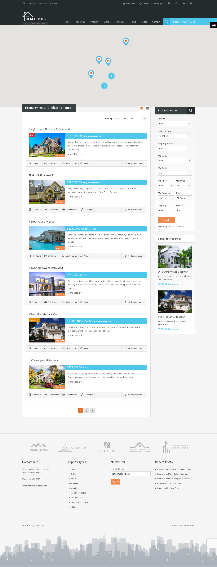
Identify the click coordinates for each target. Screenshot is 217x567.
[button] (129, 46)
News (133, 21)
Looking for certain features (172, 226)
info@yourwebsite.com (38, 486)
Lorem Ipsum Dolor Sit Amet (169, 483)
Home (67, 21)
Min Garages (164, 193)
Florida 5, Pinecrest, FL (42, 175)
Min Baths (162, 168)
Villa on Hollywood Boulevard (46, 267)
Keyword (180, 205)
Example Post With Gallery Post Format (173, 474)
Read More (167, 279)
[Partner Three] (107, 446)
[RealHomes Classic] (34, 17)
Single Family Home (79, 502)
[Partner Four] (139, 446)
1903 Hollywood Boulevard (44, 360)
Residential (73, 483)
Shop (73, 479)
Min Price (162, 181)
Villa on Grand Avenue (41, 221)
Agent (179, 193)
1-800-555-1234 (183, 22)
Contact (156, 21)
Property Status (165, 143)
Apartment (75, 488)
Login (159, 3)
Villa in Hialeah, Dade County (45, 314)
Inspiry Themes (188, 525)
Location (162, 119)
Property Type (164, 131)
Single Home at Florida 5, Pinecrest (49, 129)
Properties (80, 21)
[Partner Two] (72, 446)
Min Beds (162, 156)
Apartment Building (79, 493)
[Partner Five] (174, 446)
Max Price (180, 181)
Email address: (117, 469)
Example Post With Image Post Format (173, 479)
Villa (73, 507)
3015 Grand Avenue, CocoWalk (173, 271)
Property (94, 21)
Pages (144, 21)
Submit (146, 3)
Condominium (77, 497)
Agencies (120, 21)
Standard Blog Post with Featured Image (174, 469)
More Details (74, 154)
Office (73, 474)
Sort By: (109, 118)
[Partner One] (39, 446)
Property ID (163, 205)
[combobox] (130, 118)
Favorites (130, 3)
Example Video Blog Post (168, 488)
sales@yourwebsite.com (50, 3)
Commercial (74, 469)
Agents (107, 21)
